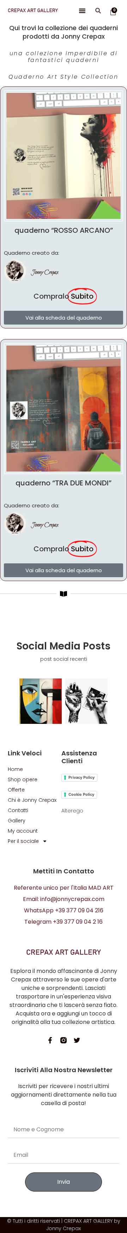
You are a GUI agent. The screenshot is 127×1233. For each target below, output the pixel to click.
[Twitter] (77, 1040)
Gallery (16, 820)
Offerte (16, 789)
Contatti (18, 810)
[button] (82, 10)
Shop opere (22, 779)
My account (23, 830)
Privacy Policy (81, 777)
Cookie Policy (81, 794)
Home (15, 769)
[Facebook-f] (50, 1040)
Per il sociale (23, 841)
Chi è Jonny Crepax (32, 800)
